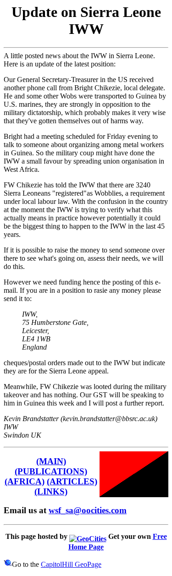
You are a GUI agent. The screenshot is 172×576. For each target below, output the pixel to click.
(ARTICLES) (72, 481)
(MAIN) (51, 461)
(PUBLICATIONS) (51, 471)
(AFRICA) (24, 481)
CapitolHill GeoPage (71, 564)
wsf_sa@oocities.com (88, 510)
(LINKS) (50, 491)
